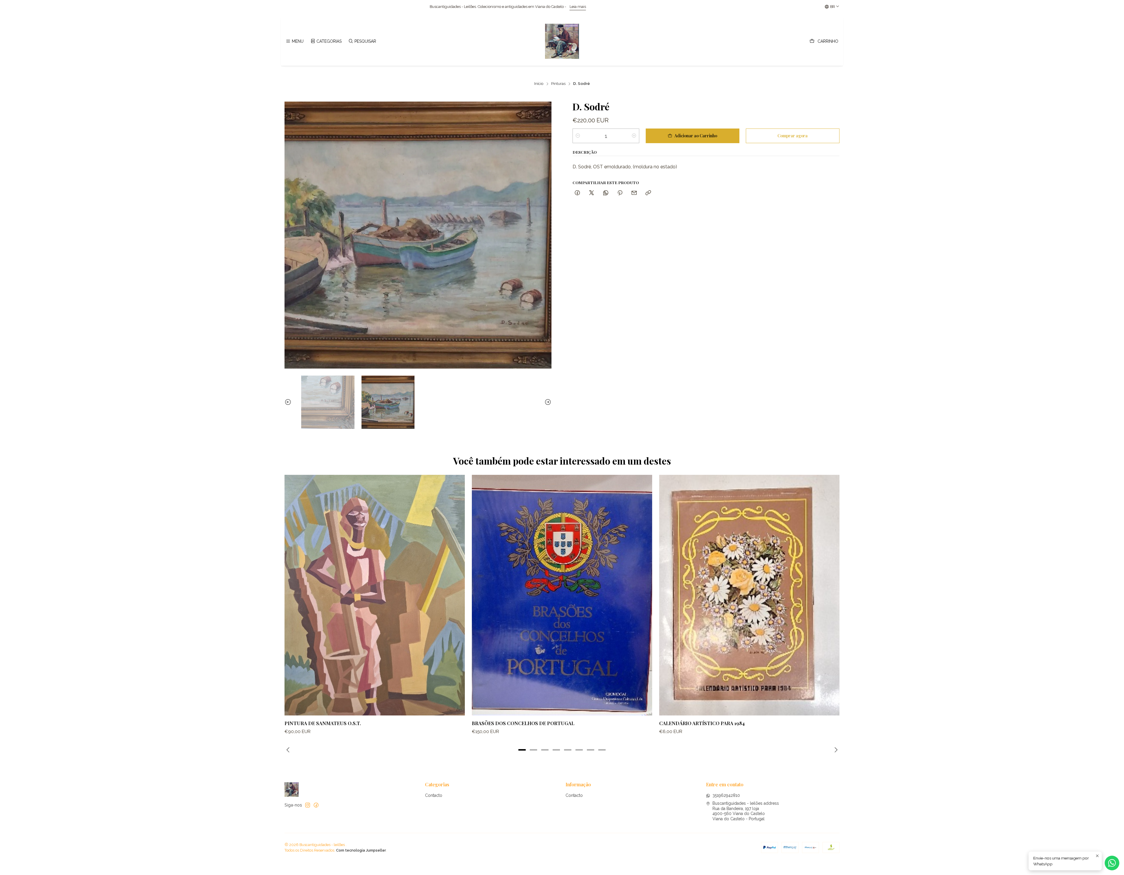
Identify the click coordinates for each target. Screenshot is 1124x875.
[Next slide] (547, 402)
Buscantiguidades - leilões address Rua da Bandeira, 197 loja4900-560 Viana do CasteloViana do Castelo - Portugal (745, 811)
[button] (522, 749)
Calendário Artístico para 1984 (702, 723)
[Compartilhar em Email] (634, 193)
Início (539, 84)
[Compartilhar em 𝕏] (592, 193)
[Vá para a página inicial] (562, 41)
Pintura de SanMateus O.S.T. (323, 723)
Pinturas (558, 84)
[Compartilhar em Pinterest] (620, 193)
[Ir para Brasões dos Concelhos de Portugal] (562, 595)
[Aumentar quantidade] (634, 136)
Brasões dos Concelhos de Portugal (523, 723)
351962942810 (726, 795)
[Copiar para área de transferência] (648, 193)
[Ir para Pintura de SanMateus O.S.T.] (375, 595)
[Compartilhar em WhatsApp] (606, 193)
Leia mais (348, 6)
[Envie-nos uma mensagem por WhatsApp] (1112, 863)
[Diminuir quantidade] (578, 136)
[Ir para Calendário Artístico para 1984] (749, 595)
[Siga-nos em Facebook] (316, 805)
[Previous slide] (289, 402)
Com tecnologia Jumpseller (361, 850)
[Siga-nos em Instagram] (308, 805)
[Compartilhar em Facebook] (577, 193)
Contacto (433, 795)
